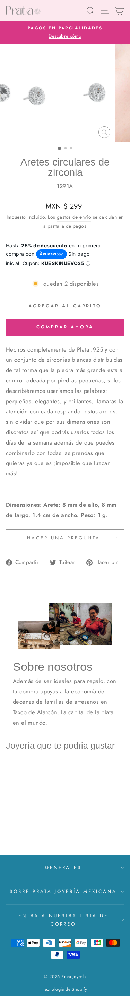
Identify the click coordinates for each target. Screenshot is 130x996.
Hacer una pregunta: (65, 537)
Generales (63, 867)
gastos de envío (74, 216)
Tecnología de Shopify (65, 989)
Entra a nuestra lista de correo (63, 919)
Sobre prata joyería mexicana (63, 891)
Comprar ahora (65, 326)
